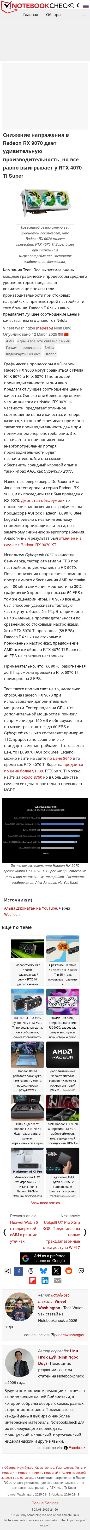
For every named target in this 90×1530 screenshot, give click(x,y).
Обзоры (53, 14)
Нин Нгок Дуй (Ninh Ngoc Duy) (58, 1357)
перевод (45, 328)
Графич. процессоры (23, 347)
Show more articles (45, 1202)
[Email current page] (57, 1280)
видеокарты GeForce (23, 353)
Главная (30, 14)
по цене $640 (59, 758)
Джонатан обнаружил (41, 500)
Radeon (50, 353)
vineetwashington (69, 1334)
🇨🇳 (66, 334)
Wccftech (12, 914)
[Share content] (7, 1271)
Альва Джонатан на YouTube (30, 908)
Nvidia (49, 347)
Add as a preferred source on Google (50, 1258)
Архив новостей (46, 1472)
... (84, 14)
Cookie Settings (45, 1503)
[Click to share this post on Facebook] (18, 1271)
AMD (10, 340)
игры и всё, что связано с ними (43, 340)
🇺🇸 (60, 334)
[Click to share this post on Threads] (31, 1271)
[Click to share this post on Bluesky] (43, 1271)
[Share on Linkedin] (44, 1280)
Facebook (76, 1447)
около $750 (31, 777)
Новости (24, 1472)
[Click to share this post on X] (56, 1270)
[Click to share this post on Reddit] (68, 1270)
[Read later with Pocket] (81, 1270)
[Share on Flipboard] (32, 1280)
